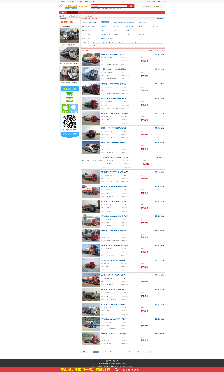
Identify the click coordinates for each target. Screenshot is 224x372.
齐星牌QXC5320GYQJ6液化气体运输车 (113, 54)
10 (138, 351)
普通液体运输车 (143, 22)
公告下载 (108, 361)
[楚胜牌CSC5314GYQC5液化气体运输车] (91, 103)
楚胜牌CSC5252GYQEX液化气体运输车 (113, 128)
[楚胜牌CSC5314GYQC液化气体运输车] (91, 265)
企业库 (148, 1)
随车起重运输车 (117, 8)
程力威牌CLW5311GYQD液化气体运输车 (114, 334)
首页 (63, 12)
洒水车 (98, 8)
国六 (127, 30)
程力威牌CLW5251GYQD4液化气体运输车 (114, 245)
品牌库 (158, 1)
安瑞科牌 (92, 45)
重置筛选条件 (160, 18)
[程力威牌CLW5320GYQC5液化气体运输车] (91, 88)
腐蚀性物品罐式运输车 (119, 22)
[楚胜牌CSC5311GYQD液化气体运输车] (91, 147)
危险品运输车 (72, 16)
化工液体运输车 (92, 22)
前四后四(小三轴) (105, 34)
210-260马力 (129, 26)
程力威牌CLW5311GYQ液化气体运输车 (113, 289)
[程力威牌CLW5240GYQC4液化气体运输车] (91, 235)
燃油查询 (74, 1)
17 (143, 351)
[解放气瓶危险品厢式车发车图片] (69, 73)
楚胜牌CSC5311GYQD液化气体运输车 (113, 142)
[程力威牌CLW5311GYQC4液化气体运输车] (92, 162)
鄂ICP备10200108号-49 (125, 366)
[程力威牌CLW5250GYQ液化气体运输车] (91, 323)
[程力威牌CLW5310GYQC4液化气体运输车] (91, 176)
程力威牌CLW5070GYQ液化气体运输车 (113, 304)
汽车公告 (63, 1)
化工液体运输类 (80, 16)
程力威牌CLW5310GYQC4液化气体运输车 (114, 172)
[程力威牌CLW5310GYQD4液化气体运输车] (91, 191)
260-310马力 (142, 26)
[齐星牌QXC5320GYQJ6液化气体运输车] (91, 59)
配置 (156, 54)
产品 (72, 12)
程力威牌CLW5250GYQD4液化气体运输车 (114, 201)
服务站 (163, 1)
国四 (102, 30)
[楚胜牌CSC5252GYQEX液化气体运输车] (91, 132)
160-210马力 (117, 26)
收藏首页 (158, 6)
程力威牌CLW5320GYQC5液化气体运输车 (114, 84)
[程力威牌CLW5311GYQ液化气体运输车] (91, 294)
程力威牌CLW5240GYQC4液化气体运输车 (114, 231)
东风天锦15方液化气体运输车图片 (69, 63)
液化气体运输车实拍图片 (65, 26)
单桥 (89, 34)
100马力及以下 (92, 26)
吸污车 (110, 8)
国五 (115, 30)
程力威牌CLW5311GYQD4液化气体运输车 (114, 216)
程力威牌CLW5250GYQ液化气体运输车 (113, 319)
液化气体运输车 (88, 16)
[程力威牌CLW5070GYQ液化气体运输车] (91, 309)
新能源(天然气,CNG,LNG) (107, 38)
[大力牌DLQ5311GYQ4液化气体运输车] (91, 279)
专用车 (66, 16)
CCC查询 (91, 1)
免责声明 (115, 361)
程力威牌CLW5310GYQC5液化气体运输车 (114, 113)
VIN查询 (86, 1)
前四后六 (128, 34)
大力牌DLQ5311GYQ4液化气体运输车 (113, 275)
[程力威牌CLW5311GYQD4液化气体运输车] (91, 220)
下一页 (161, 50)
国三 (89, 30)
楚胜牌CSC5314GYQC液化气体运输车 (113, 260)
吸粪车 (106, 8)
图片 (83, 12)
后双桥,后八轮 (117, 34)
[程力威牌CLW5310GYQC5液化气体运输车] (91, 118)
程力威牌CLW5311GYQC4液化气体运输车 (116, 157)
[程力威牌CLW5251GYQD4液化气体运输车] (91, 250)
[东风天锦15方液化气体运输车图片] (69, 54)
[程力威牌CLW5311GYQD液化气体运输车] (91, 338)
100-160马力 (104, 26)
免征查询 (68, 1)
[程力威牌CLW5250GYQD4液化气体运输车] (91, 206)
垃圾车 (102, 8)
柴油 (89, 38)
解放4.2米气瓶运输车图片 (69, 45)
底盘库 (153, 1)
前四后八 (141, 34)
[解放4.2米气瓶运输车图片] (69, 35)
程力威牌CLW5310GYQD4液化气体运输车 (114, 186)
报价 (162, 54)
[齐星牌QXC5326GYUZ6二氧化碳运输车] (91, 74)
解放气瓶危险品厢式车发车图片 (69, 82)
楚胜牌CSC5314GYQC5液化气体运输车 (113, 98)
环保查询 (80, 1)
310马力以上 (155, 26)
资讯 (93, 12)
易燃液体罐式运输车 (131, 22)
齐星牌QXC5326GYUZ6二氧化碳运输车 (113, 69)
